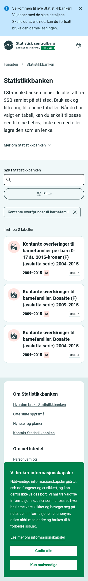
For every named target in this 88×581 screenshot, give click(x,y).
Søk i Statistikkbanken (22, 170)
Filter (47, 193)
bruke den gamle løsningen (34, 28)
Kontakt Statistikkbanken (34, 433)
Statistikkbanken (40, 64)
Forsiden (11, 64)
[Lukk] (80, 8)
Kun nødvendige (43, 565)
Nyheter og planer (27, 423)
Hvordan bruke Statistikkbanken (39, 404)
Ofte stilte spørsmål (29, 414)
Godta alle (43, 550)
